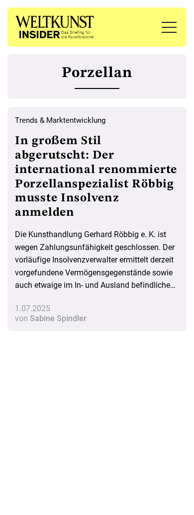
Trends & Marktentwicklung (60, 120)
